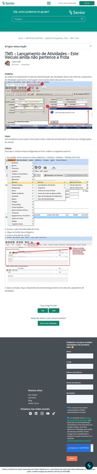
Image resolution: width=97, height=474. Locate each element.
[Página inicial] (9, 3)
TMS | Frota (74, 38)
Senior (20, 38)
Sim (42, 310)
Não (54, 310)
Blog (30, 400)
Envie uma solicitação (67, 3)
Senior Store (33, 403)
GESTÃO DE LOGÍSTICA (34, 38)
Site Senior (32, 394)
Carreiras (32, 397)
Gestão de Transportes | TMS (56, 38)
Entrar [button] (86, 3)
